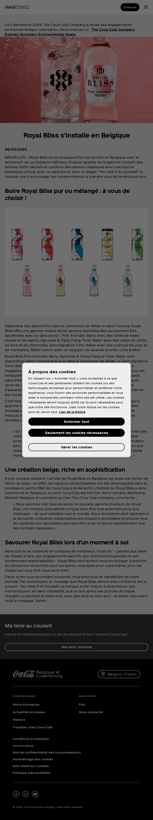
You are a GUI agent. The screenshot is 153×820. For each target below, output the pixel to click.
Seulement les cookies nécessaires (76, 433)
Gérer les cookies (76, 447)
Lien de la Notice (72, 412)
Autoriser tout (76, 421)
